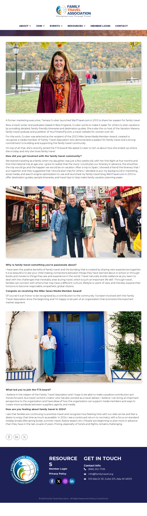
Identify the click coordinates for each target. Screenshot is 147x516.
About (23, 26)
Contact (121, 26)
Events (55, 26)
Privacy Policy (57, 473)
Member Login (100, 26)
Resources (75, 26)
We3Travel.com (81, 120)
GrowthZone (102, 498)
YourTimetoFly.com (61, 131)
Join (39, 26)
